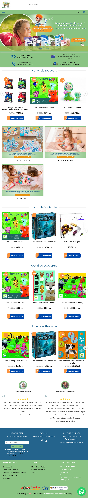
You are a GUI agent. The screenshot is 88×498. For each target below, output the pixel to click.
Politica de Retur (38, 470)
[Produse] (3, 12)
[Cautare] (84, 5)
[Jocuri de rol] (22, 180)
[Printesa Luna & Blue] (72, 90)
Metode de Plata (38, 467)
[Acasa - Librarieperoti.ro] (13, 5)
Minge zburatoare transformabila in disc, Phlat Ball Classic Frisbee (15, 109)
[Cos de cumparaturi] (84, 12)
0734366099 (72, 439)
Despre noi (7, 467)
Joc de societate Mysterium (44, 242)
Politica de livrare (10, 475)
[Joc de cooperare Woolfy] (72, 285)
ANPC (33, 472)
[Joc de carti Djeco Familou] (44, 286)
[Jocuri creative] (22, 142)
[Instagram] (46, 441)
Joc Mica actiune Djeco (44, 108)
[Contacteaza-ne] (78, 12)
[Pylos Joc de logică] (72, 226)
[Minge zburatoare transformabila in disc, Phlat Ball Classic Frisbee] (15, 90)
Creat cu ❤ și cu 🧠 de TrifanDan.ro (30, 494)
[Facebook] (42, 441)
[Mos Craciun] (44, 32)
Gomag (69, 494)
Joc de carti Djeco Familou (44, 303)
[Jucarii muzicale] (65, 142)
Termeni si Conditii (10, 470)
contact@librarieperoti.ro (72, 442)
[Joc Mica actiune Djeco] (44, 90)
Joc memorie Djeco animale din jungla (72, 362)
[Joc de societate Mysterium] (44, 226)
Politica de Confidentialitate (15, 454)
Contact (6, 478)
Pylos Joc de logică (72, 242)
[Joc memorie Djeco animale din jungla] (72, 345)
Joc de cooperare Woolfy (72, 303)
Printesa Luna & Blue (72, 108)
